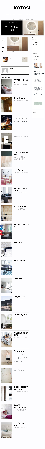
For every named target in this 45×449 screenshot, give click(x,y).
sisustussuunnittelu (36, 57)
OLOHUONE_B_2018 (21, 189)
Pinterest (27, 15)
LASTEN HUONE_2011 (20, 406)
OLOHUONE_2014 (21, 225)
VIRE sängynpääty (17, 159)
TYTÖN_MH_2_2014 (21, 424)
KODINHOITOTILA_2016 (21, 388)
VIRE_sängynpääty (21, 153)
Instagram (36, 15)
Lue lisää (34, 112)
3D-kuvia (18, 279)
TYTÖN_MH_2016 (21, 81)
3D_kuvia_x (19, 297)
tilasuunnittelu (35, 59)
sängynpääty (21, 158)
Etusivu (8, 15)
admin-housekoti (22, 117)
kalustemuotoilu (35, 53)
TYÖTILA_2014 (20, 315)
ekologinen (16, 157)
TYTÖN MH (19, 170)
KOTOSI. (22, 7)
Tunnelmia (19, 351)
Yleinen (6, 33)
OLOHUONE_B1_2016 (21, 334)
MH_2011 (18, 242)
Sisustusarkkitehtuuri (36, 56)
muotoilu (16, 158)
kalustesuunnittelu (23, 157)
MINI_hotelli (19, 261)
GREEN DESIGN (35, 47)
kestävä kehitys (35, 54)
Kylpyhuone (19, 98)
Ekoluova (15, 22)
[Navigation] (43, 1)
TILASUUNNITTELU (17, 15)
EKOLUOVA (34, 44)
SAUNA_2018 (20, 206)
